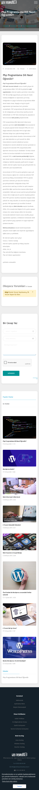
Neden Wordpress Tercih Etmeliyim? (14, 661)
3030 (25, 54)
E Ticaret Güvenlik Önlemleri (12, 525)
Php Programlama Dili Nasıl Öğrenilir (15, 677)
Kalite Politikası (19, 718)
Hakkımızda (19, 700)
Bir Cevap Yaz (10, 323)
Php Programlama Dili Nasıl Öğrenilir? (15, 441)
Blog (19, 26)
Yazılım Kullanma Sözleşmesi (19, 729)
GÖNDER (11, 373)
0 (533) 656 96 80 (20, 763)
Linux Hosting (20, 740)
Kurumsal (13, 26)
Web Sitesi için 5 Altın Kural (11, 497)
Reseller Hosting (19, 747)
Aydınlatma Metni (19, 704)
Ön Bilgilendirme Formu (19, 722)
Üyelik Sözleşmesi (19, 725)
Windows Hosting (19, 743)
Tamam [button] (19, 786)
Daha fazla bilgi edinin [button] (9, 781)
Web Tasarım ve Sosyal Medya (12, 553)
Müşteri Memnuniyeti (19, 707)
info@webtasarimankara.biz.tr (20, 767)
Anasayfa (6, 26)
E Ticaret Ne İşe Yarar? (10, 628)
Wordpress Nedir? (9, 469)
